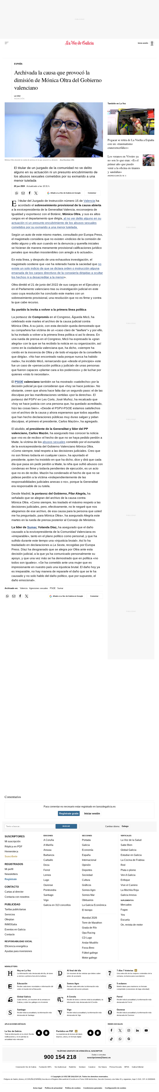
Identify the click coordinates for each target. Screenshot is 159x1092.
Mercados (126, 904)
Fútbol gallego (90, 952)
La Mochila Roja (130, 890)
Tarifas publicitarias (15, 909)
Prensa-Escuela (115, 1067)
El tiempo (87, 910)
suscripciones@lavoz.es (99, 1057)
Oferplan (9, 919)
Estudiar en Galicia (131, 854)
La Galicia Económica (94, 904)
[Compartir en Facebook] (29, 193)
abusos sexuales (54, 442)
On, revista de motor (132, 924)
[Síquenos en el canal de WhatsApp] (120, 1039)
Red (123, 864)
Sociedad (87, 875)
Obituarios (87, 899)
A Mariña (48, 845)
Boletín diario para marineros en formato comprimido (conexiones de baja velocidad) (133, 986)
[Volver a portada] (79, 43)
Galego (125, 826)
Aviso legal (37, 1088)
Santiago (48, 895)
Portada (86, 839)
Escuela (125, 919)
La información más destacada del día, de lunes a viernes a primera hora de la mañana (35, 973)
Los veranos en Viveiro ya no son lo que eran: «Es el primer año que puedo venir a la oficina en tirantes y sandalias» (124, 164)
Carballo (48, 860)
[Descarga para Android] (46, 1033)
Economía (87, 849)
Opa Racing (88, 932)
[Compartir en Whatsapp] (16, 193)
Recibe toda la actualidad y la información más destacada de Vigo (84, 1012)
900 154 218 (60, 1057)
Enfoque (125, 879)
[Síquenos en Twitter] (120, 1030)
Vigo (46, 899)
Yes (123, 914)
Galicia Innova (128, 895)
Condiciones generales (92, 1088)
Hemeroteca (11, 851)
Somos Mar (88, 895)
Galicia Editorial (137, 1067)
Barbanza (48, 854)
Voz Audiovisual (60, 1067)
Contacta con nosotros (17, 896)
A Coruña (48, 839)
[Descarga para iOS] (39, 1033)
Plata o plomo (128, 869)
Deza (46, 864)
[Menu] (7, 43)
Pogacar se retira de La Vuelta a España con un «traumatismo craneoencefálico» (131, 144)
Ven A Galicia (128, 875)
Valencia (89, 200)
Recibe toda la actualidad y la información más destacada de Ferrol (134, 999)
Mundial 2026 (89, 917)
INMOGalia (11, 924)
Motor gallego (89, 957)
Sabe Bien (126, 845)
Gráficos (86, 884)
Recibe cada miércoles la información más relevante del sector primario (83, 986)
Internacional (89, 860)
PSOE (19, 381)
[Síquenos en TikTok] (111, 1039)
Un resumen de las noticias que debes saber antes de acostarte (84, 973)
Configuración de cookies (115, 1088)
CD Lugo (87, 937)
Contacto (10, 934)
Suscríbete (11, 856)
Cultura (86, 879)
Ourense (48, 884)
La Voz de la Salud (131, 839)
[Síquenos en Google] (129, 1039)
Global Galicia (128, 849)
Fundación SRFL (45, 1067)
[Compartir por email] (23, 193)
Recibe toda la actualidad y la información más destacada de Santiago (34, 1012)
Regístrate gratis (69, 813)
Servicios (10, 914)
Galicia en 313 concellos (57, 904)
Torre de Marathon (92, 922)
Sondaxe (82, 1067)
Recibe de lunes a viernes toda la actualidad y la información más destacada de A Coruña (85, 999)
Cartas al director (14, 891)
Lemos (47, 875)
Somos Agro (88, 890)
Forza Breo (88, 947)
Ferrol (46, 869)
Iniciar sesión (92, 813)
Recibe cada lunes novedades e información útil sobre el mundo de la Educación (35, 986)
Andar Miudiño (90, 942)
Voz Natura (102, 1067)
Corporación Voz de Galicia (26, 1067)
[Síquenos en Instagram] (129, 1030)
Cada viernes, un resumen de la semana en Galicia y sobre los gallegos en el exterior (33, 999)
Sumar (31, 527)
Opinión (86, 864)
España (86, 854)
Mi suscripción (12, 841)
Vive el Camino (129, 884)
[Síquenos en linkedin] (137, 1030)
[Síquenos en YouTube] (146, 1030)
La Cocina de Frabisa (132, 860)
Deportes (87, 869)
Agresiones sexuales (38, 588)
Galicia (86, 845)
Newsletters (11, 874)
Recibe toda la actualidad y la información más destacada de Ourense (134, 1012)
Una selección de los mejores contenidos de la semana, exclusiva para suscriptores (134, 973)
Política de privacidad (53, 1088)
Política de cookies (73, 1088)
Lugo (46, 879)
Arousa (47, 849)
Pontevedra (49, 890)
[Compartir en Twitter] (36, 193)
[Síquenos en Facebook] (111, 1030)
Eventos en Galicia (15, 929)
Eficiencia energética (16, 946)
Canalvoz (91, 1067)
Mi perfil (9, 869)
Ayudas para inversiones (18, 951)
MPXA (126, 1067)
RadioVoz (72, 1067)
